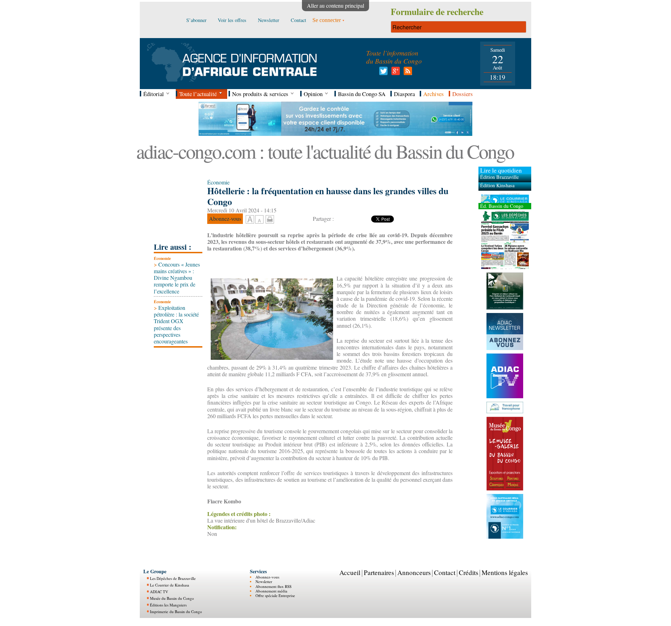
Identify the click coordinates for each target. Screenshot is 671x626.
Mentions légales (505, 572)
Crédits (468, 572)
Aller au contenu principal (335, 5)
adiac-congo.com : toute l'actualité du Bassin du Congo (325, 151)
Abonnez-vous (267, 577)
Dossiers (462, 94)
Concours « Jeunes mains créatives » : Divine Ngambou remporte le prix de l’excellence (177, 278)
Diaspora (404, 94)
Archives (433, 94)
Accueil (349, 572)
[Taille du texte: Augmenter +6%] (250, 219)
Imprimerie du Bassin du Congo (176, 611)
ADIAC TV (159, 591)
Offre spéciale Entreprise (275, 595)
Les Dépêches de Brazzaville (173, 578)
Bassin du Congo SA (361, 94)
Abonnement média (271, 591)
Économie (162, 258)
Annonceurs (414, 572)
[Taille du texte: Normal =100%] (259, 219)
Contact (444, 572)
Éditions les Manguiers (168, 604)
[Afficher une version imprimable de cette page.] (270, 218)
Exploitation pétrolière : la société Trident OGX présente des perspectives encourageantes (176, 324)
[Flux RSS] (406, 73)
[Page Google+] (394, 73)
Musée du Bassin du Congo (172, 598)
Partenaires (379, 572)
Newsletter (263, 581)
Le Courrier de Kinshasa (169, 585)
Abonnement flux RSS (273, 586)
